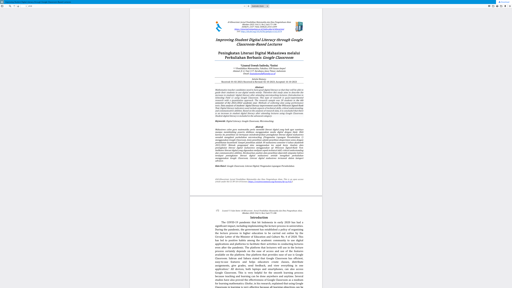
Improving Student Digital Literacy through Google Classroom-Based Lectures (38, 2)
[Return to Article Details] (2, 2)
